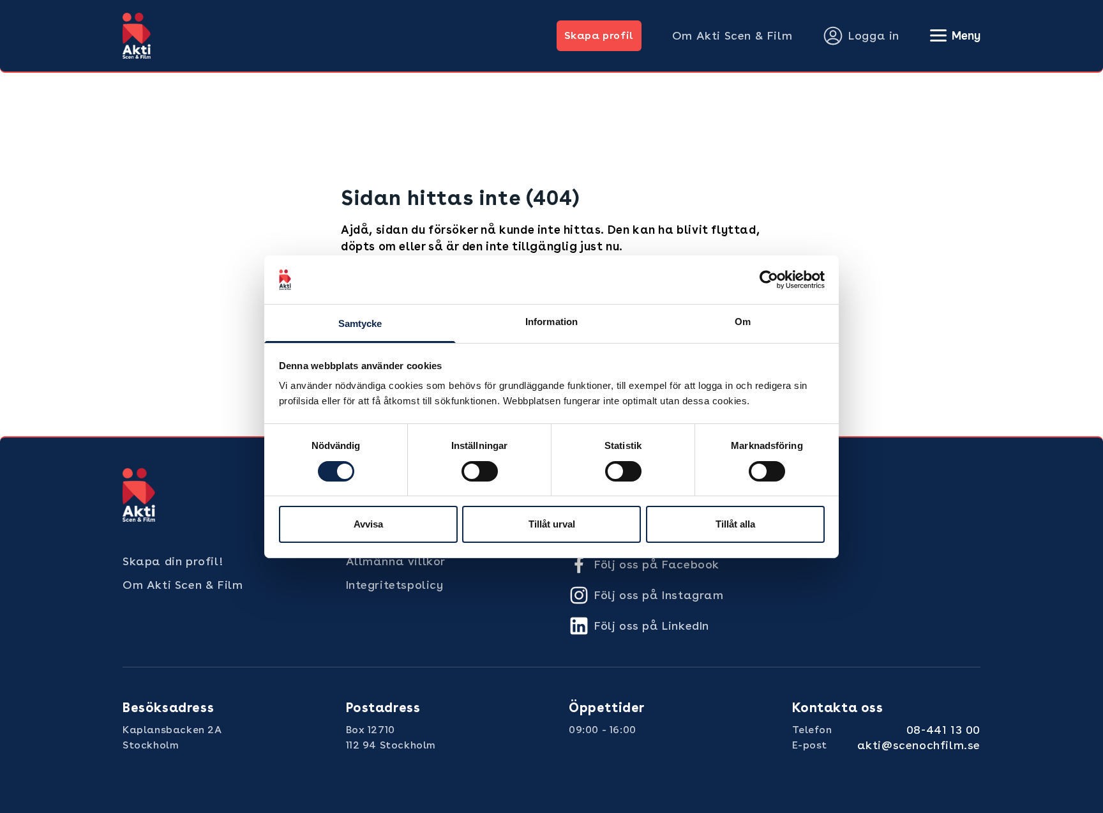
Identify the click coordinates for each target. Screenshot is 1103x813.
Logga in (873, 35)
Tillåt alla (735, 524)
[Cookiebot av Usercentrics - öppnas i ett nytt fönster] (769, 279)
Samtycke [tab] (360, 323)
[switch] (479, 471)
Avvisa (368, 524)
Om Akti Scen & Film (732, 35)
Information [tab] (551, 321)
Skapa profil (599, 35)
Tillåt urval (552, 524)
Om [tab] (743, 321)
